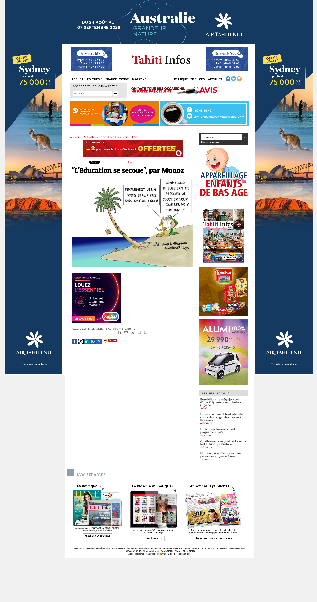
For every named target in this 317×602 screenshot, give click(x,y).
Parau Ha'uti (130, 137)
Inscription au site (182, 554)
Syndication (166, 554)
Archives (215, 79)
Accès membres (136, 554)
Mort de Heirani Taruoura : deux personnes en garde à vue (221, 455)
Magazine (139, 79)
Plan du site (151, 554)
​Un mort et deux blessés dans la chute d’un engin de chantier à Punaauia (221, 417)
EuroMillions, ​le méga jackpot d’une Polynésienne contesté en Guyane (221, 402)
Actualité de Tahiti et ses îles (101, 137)
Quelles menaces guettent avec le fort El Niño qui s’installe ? (223, 443)
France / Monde (117, 79)
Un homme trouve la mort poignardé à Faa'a (217, 431)
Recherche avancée (210, 142)
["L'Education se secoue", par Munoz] (132, 178)
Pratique (181, 79)
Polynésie (94, 79)
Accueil (78, 79)
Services (198, 79)
